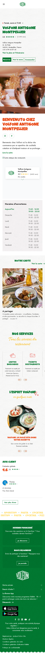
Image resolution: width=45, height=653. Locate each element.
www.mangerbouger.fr (26, 625)
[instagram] (5, 135)
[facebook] (11, 135)
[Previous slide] (20, 379)
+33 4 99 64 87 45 (9, 49)
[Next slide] (25, 379)
